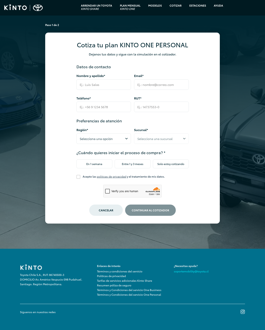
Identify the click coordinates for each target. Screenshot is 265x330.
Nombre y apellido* (90, 75)
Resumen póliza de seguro (114, 285)
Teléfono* (83, 98)
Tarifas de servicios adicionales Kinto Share (124, 280)
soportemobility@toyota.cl (191, 271)
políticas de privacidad (111, 176)
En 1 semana (94, 164)
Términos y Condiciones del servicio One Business (129, 289)
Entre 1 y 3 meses (132, 164)
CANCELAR (106, 210)
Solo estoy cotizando (170, 164)
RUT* (137, 98)
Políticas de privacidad (111, 275)
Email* (139, 75)
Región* (82, 130)
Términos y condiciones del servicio (119, 271)
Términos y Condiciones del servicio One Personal (129, 294)
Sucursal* (141, 130)
